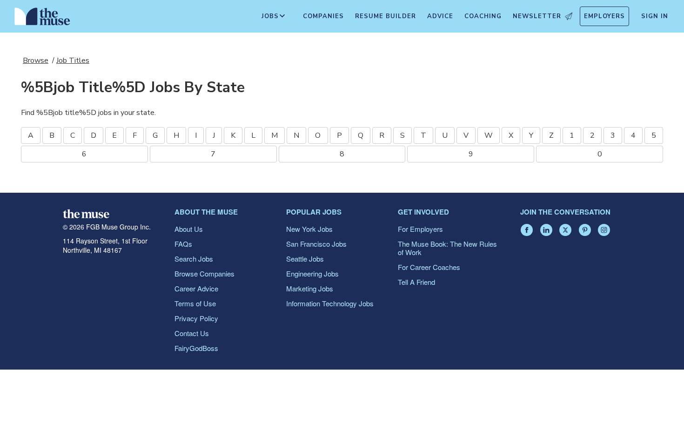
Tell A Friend (416, 282)
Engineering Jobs (312, 273)
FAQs (183, 244)
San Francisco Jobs (316, 244)
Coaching (483, 16)
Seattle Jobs (305, 258)
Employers (604, 16)
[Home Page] (42, 19)
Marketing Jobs (309, 288)
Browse (35, 60)
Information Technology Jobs (330, 303)
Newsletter (537, 16)
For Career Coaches (429, 267)
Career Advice (196, 288)
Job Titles (72, 60)
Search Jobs (193, 258)
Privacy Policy (196, 318)
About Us (188, 229)
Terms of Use (195, 303)
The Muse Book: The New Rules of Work (447, 248)
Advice (440, 16)
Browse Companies (204, 273)
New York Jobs (309, 229)
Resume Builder (385, 16)
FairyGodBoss (196, 348)
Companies (323, 16)
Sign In (654, 16)
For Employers (420, 229)
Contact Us (191, 333)
